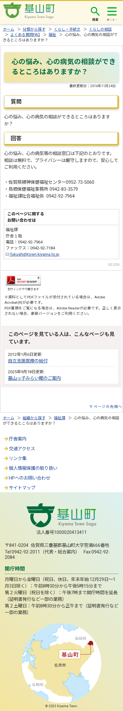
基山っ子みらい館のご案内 (34, 378)
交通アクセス (22, 448)
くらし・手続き (67, 29)
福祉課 (59, 418)
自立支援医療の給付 (28, 361)
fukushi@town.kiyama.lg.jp (34, 254)
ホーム (8, 29)
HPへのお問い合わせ (29, 478)
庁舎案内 (17, 439)
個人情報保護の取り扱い (33, 468)
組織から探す (34, 418)
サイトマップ (22, 488)
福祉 (52, 35)
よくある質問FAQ (25, 35)
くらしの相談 (100, 29)
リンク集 (17, 458)
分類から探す (34, 29)
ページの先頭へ (108, 406)
